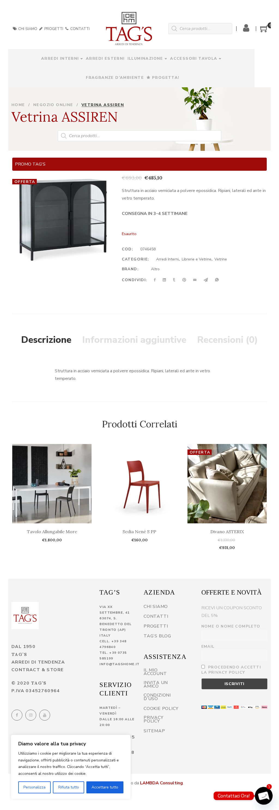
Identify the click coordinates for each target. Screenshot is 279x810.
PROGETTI (53, 28)
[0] (264, 31)
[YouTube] (44, 715)
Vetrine (220, 259)
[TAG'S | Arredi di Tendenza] (25, 615)
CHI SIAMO (27, 28)
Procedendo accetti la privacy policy (231, 670)
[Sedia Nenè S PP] (139, 483)
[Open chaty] (263, 795)
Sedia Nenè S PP (139, 531)
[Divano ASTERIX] (227, 483)
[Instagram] (30, 715)
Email (208, 646)
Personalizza (34, 787)
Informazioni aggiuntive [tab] (134, 340)
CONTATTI (79, 28)
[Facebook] (16, 715)
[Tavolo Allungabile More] (52, 483)
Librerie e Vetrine (196, 259)
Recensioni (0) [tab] (227, 340)
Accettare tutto (105, 787)
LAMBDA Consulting (161, 783)
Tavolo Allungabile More (52, 531)
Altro (155, 269)
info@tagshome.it (119, 664)
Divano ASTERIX (227, 531)
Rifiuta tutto (68, 787)
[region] (71, 767)
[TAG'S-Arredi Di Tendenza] (129, 28)
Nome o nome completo (230, 626)
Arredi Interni (167, 259)
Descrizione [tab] (46, 340)
